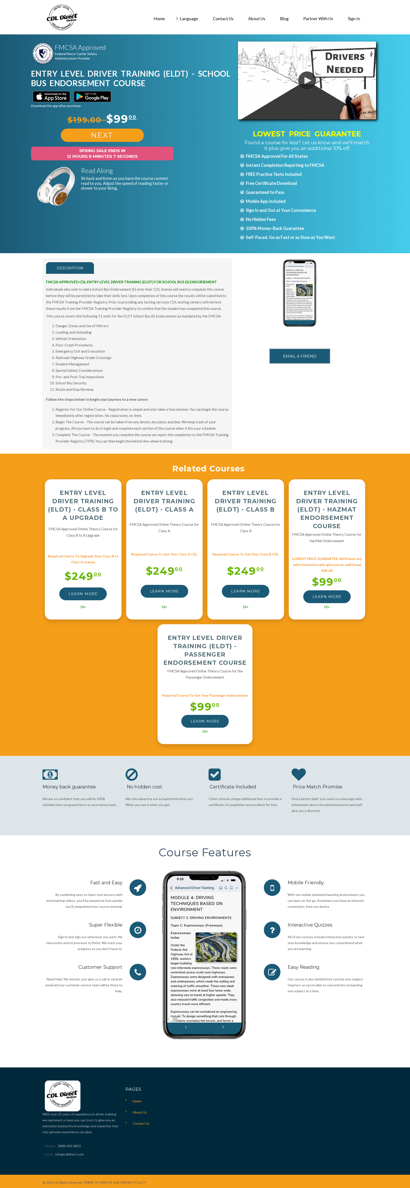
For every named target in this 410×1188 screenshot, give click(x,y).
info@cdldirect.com (69, 1154)
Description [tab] (70, 268)
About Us (140, 1112)
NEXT (102, 135)
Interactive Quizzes (310, 925)
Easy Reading (303, 967)
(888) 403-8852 (69, 1146)
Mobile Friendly (306, 882)
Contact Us (141, 1123)
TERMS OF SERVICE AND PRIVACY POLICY (114, 1182)
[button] (307, 80)
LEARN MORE (83, 594)
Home (137, 1101)
